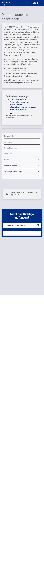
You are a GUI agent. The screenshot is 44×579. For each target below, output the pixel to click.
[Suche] (28, 3)
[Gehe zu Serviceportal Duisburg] (6, 4)
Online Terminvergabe (18, 99)
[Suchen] (38, 225)
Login (35, 3)
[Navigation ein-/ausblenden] (41, 3)
